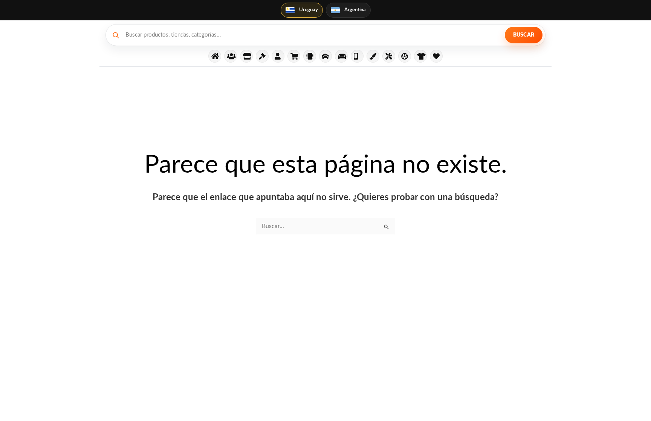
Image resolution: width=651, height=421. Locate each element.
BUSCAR (523, 35)
